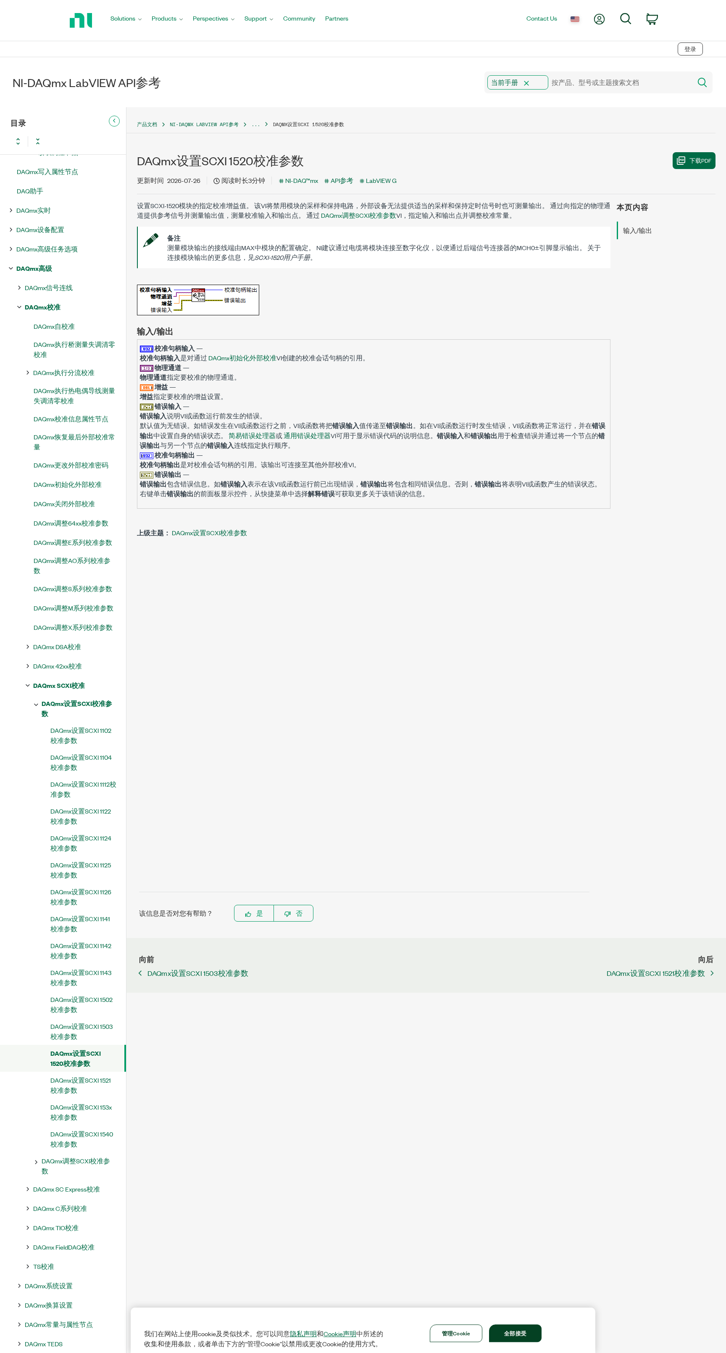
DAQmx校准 (42, 306)
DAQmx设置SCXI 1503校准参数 (81, 1031)
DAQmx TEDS (44, 1343)
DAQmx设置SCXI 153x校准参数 (81, 1111)
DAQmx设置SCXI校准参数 (77, 708)
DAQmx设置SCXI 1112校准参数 (83, 789)
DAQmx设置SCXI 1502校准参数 (81, 1004)
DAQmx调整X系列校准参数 (73, 627)
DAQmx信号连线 (49, 287)
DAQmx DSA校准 (57, 646)
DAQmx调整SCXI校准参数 (76, 1165)
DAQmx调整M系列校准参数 (73, 607)
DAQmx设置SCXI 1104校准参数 (81, 762)
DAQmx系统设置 (49, 1285)
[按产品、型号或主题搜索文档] (701, 82)
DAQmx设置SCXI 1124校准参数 (80, 842)
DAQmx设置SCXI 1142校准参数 (80, 950)
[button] (526, 83)
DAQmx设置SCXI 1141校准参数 (80, 923)
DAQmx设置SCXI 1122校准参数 (80, 815)
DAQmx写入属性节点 (47, 171)
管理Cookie (456, 1333)
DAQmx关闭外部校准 (64, 503)
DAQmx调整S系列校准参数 (73, 588)
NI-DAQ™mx (301, 180)
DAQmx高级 (34, 268)
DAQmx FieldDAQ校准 (64, 1246)
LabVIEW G (381, 180)
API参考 (342, 180)
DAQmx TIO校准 (56, 1227)
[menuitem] (126, 20)
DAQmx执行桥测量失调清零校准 (74, 349)
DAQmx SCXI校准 (59, 685)
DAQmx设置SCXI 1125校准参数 (80, 869)
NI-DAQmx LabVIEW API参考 (204, 124)
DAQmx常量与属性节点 (59, 1324)
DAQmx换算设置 (49, 1304)
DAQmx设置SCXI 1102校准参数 (80, 735)
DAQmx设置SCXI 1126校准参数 (80, 896)
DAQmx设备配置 (40, 229)
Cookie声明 (340, 1333)
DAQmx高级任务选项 (47, 248)
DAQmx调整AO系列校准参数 (72, 565)
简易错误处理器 (251, 435)
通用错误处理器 (306, 435)
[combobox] (587, 82)
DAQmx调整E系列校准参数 (73, 542)
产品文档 (147, 124)
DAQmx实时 (33, 210)
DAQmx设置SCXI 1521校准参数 (80, 1085)
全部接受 (515, 1333)
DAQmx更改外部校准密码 (71, 464)
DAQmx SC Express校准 (66, 1188)
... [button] (255, 124)
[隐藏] (114, 121)
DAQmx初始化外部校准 (68, 484)
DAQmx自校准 (54, 326)
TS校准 (43, 1266)
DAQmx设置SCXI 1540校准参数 (81, 1138)
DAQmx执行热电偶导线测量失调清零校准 (74, 395)
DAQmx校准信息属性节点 (71, 418)
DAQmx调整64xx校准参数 (71, 522)
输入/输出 (637, 230)
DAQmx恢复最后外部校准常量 (74, 441)
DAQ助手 (30, 190)
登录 (690, 49)
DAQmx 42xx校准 (57, 665)
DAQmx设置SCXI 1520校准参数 (75, 1058)
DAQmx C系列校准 (60, 1208)
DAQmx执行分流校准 (64, 372)
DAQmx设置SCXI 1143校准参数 (80, 977)
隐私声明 (303, 1333)
